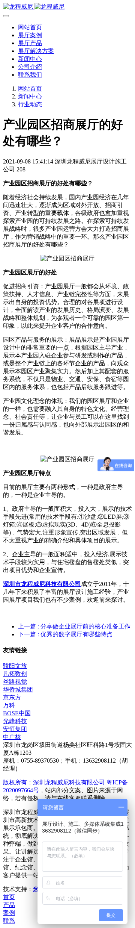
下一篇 (65, 634)
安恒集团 (15, 729)
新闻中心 (30, 96)
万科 (9, 705)
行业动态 (30, 104)
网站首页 (30, 27)
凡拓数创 (15, 674)
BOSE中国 (17, 713)
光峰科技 (15, 721)
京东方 (12, 697)
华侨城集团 (18, 689)
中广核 (12, 737)
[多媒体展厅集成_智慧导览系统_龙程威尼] (67, 7)
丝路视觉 (15, 681)
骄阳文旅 (15, 666)
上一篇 (74, 626)
